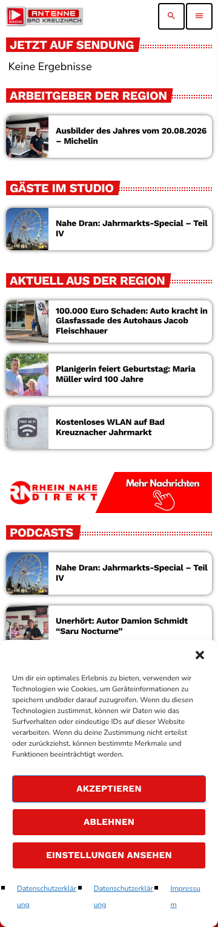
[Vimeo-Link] (44, 16)
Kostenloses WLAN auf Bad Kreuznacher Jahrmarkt (110, 428)
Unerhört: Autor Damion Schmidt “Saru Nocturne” (122, 626)
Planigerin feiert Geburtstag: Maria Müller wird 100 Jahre (125, 374)
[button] (200, 655)
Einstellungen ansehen (109, 855)
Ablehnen (109, 821)
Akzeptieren (109, 788)
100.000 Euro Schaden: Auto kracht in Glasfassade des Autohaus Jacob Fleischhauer (132, 321)
